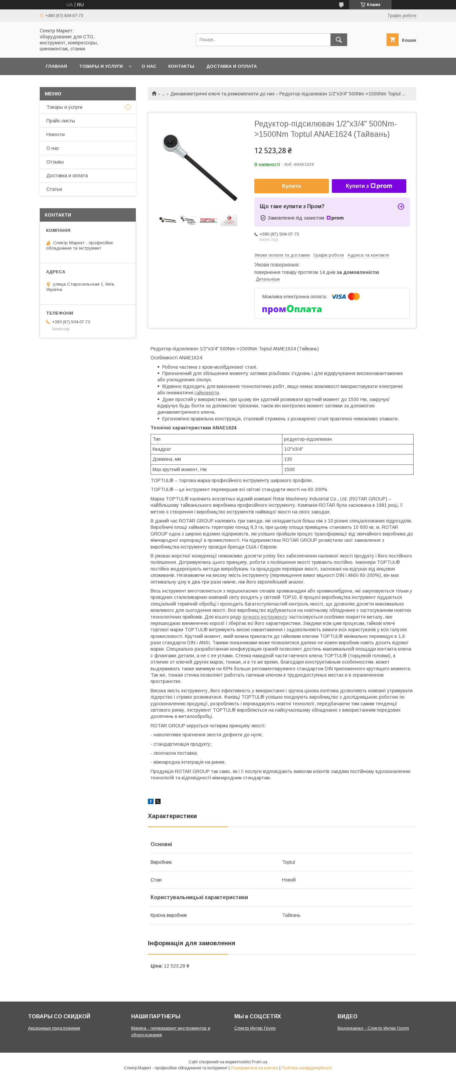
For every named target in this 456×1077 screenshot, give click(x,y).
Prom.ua (259, 1062)
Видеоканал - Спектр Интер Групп (373, 1028)
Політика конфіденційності (306, 1068)
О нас (149, 66)
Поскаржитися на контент (254, 1068)
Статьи (54, 189)
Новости (55, 134)
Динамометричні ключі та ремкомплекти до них (222, 93)
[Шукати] (338, 39)
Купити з (357, 186)
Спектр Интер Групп (255, 1028)
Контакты (181, 66)
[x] (158, 802)
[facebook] (151, 802)
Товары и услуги (101, 66)
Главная (56, 66)
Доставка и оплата (231, 66)
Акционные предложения (54, 1028)
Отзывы (55, 161)
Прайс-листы (60, 120)
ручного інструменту (265, 617)
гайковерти (207, 392)
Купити (291, 186)
